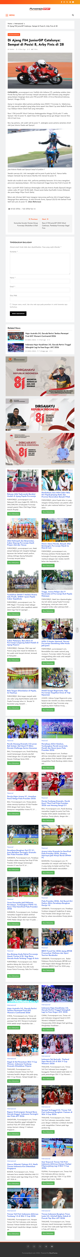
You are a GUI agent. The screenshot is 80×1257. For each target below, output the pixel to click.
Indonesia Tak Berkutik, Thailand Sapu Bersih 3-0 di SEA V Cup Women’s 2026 (55, 1061)
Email (12, 286)
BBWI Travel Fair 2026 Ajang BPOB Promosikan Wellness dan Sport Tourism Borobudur (57, 953)
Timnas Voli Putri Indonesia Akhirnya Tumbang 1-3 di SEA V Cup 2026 (22, 1215)
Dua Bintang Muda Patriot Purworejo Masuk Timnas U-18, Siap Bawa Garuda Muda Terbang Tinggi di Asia (22, 956)
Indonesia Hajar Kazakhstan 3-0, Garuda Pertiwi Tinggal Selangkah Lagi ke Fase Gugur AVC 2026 (48, 346)
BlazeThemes (53, 1253)
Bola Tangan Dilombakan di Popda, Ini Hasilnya (22, 691)
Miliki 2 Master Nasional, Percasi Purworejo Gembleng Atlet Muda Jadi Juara (56, 643)
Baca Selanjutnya (14, 514)
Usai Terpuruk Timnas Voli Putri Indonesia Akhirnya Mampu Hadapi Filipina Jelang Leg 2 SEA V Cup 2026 (56, 1165)
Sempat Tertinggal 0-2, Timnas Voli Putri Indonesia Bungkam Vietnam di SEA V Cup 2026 (57, 1112)
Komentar (14, 251)
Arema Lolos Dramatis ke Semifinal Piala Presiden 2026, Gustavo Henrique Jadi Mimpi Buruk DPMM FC (56, 854)
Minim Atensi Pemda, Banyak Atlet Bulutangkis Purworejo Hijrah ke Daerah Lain (56, 545)
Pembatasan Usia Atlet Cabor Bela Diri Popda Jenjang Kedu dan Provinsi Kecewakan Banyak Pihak (56, 494)
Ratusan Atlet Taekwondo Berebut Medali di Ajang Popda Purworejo (21, 495)
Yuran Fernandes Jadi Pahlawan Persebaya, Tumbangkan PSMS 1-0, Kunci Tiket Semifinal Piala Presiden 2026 (22, 905)
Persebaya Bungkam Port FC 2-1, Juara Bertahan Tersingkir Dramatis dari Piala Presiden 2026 (21, 852)
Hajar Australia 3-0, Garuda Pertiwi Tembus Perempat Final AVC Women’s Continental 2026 (46, 334)
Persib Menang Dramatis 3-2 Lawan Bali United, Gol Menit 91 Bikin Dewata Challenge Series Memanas (22, 745)
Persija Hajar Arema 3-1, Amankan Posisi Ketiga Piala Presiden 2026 (21, 797)
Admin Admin (31, 340)
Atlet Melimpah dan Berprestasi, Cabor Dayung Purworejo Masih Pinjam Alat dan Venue (20, 542)
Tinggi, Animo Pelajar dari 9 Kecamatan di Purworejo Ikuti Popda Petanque (57, 593)
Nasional (10, 740)
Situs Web (13, 295)
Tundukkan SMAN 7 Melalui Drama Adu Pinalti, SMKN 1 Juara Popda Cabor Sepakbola (22, 596)
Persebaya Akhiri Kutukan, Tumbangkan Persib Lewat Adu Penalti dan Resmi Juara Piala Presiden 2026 (55, 746)
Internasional (13, 35)
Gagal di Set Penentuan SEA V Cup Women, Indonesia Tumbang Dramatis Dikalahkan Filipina (22, 1063)
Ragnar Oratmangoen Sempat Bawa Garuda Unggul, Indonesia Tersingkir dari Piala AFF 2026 (22, 1114)
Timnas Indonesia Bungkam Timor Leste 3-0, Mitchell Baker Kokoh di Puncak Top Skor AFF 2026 (56, 1216)
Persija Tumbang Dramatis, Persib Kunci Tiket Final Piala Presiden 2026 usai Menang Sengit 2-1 (56, 803)
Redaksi (12, 49)
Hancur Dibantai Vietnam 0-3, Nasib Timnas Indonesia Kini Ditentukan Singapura (22, 1166)
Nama (13, 277)
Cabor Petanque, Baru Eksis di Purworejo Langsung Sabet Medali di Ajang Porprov (22, 642)
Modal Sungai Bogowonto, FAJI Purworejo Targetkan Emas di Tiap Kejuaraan (56, 692)
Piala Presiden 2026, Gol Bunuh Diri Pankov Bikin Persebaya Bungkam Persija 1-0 (57, 903)
